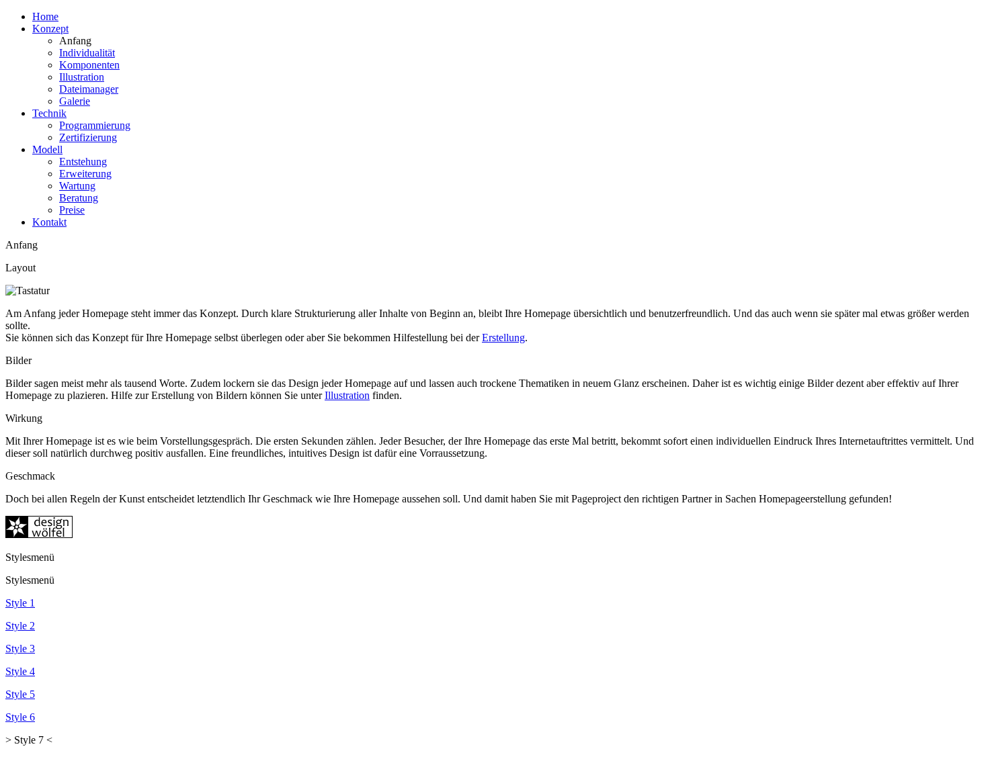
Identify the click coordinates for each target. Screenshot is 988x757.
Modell (47, 149)
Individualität (87, 52)
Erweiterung (85, 173)
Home (45, 16)
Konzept (50, 28)
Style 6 (20, 717)
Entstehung (83, 161)
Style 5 (20, 694)
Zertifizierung (88, 137)
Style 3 (20, 648)
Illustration (81, 77)
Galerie (74, 101)
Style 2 (20, 625)
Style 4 (20, 671)
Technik (49, 113)
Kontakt (49, 222)
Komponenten (89, 65)
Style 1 (20, 603)
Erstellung (503, 337)
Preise (72, 210)
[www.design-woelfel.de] (39, 534)
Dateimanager (88, 89)
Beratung (78, 198)
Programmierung (94, 125)
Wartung (77, 185)
